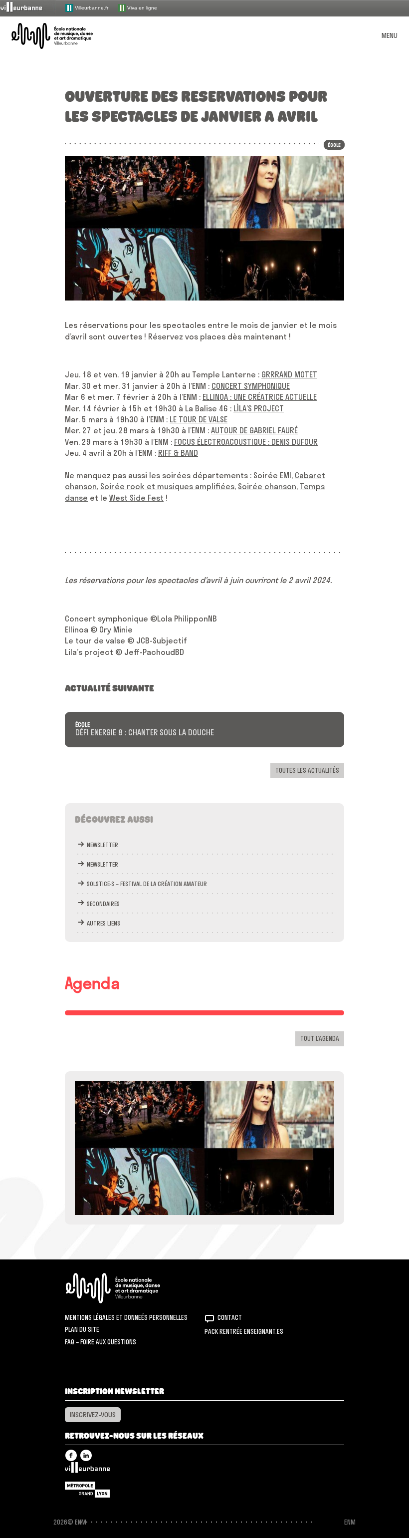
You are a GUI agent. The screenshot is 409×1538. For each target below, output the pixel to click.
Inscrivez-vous (93, 1414)
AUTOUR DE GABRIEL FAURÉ (254, 430)
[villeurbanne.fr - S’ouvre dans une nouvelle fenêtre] (28, 7)
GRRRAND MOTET (289, 374)
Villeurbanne (87, 1470)
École (82, 724)
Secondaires (103, 904)
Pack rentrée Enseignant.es (243, 1331)
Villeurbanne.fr (90, 7)
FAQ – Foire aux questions (100, 1342)
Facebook (71, 1455)
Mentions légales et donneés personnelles (126, 1317)
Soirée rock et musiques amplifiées (167, 486)
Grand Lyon (87, 1490)
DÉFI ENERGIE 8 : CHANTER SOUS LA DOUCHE (144, 733)
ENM (126, 1288)
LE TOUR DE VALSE (198, 419)
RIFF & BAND (178, 453)
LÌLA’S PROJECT (258, 408)
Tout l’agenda (319, 1038)
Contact (229, 1317)
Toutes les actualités (307, 770)
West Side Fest (136, 498)
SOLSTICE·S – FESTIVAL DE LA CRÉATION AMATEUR (147, 884)
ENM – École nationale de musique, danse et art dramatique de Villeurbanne (64, 35)
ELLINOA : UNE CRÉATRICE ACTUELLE (260, 397)
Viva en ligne (141, 7)
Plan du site (82, 1329)
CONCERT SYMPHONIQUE (250, 386)
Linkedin (86, 1455)
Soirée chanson (267, 486)
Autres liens (103, 923)
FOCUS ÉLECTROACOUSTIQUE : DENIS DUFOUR (246, 442)
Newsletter (102, 845)
